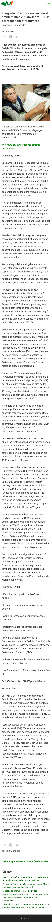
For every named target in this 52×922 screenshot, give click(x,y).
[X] (17, 37)
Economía (7, 25)
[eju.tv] (7, 3)
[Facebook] (11, 37)
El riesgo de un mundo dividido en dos (19, 891)
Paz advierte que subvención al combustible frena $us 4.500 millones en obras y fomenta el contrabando (25, 897)
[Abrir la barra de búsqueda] (45, 3)
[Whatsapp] (5, 37)
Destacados (20, 25)
